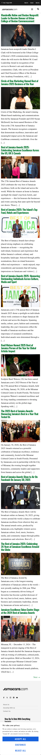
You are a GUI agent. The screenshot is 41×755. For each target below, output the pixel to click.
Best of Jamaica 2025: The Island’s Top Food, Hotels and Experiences (19, 211)
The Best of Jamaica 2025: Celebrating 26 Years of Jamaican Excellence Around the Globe (20, 547)
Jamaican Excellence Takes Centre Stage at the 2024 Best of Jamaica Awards (20, 611)
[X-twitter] (7, 697)
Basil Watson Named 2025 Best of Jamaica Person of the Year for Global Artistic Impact (18, 348)
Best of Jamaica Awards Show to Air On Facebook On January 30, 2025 (19, 478)
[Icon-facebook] (4, 697)
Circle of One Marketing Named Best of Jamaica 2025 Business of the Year (19, 82)
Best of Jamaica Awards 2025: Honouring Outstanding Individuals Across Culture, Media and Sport (20, 279)
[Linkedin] (13, 697)
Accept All (20, 739)
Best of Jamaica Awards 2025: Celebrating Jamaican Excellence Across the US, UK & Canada (20, 150)
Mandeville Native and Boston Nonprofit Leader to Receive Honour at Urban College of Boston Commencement (19, 18)
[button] (32, 9)
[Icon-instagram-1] (10, 697)
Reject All (20, 750)
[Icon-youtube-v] (17, 697)
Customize (20, 744)
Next (36, 677)
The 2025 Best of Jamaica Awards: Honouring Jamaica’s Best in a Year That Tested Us (19, 414)
